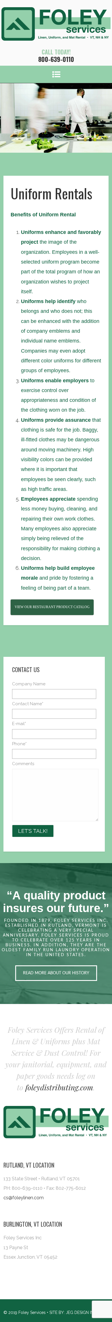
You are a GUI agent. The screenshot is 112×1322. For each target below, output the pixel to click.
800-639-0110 (56, 59)
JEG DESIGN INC (81, 1312)
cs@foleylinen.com (23, 1197)
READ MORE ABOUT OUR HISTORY (56, 973)
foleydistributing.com (59, 1087)
